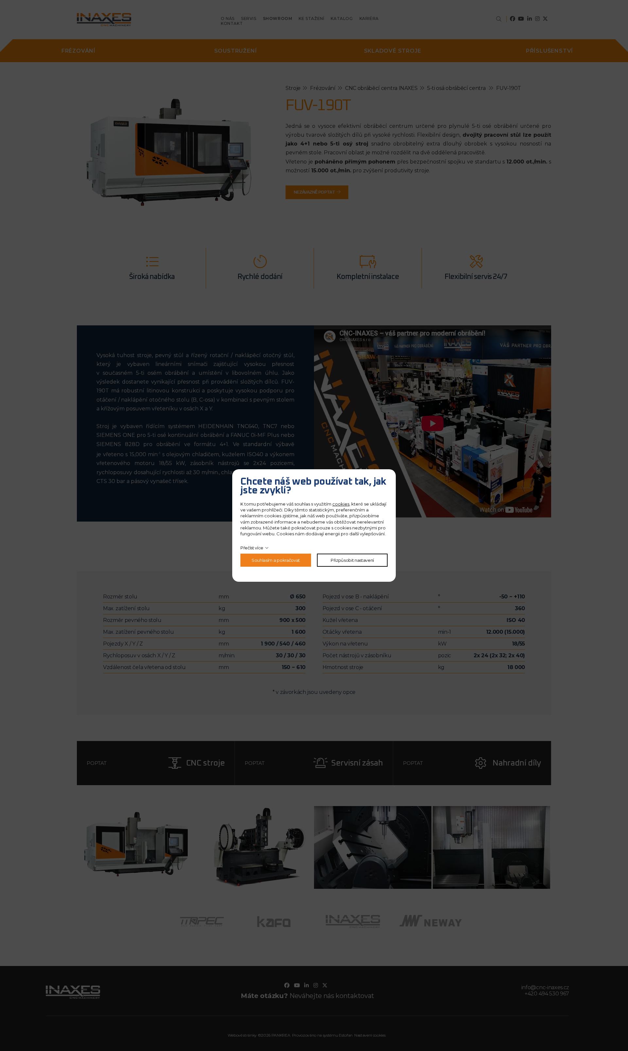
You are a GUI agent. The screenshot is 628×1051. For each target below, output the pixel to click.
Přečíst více (251, 547)
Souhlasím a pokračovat (276, 560)
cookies (340, 504)
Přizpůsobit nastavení (352, 560)
